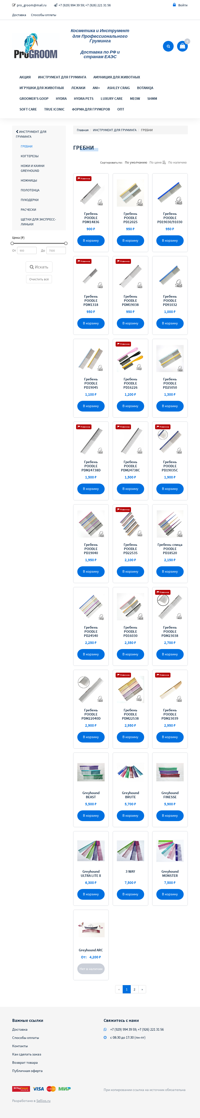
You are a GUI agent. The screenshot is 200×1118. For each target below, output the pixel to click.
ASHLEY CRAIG (118, 87)
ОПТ (120, 109)
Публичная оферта (27, 1070)
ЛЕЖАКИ (78, 87)
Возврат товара (25, 1062)
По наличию (177, 162)
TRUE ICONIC (54, 109)
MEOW (135, 98)
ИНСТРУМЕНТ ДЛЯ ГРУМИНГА (62, 77)
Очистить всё (39, 279)
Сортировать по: (111, 162)
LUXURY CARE (112, 98)
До (43, 250)
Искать (41, 267)
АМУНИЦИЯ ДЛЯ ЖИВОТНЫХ (116, 77)
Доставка (19, 15)
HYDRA (61, 98)
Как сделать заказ (26, 1054)
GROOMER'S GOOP (34, 98)
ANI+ (96, 87)
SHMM (152, 98)
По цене (156, 162)
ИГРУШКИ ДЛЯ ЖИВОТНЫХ (42, 87)
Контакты (20, 1046)
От (14, 250)
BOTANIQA (145, 87)
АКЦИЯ (25, 77)
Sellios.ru (43, 1100)
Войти (183, 5)
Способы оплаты (43, 15)
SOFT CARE (28, 109)
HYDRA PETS (83, 98)
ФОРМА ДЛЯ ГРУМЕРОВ (91, 109)
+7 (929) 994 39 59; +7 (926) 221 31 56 (85, 5)
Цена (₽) (18, 237)
